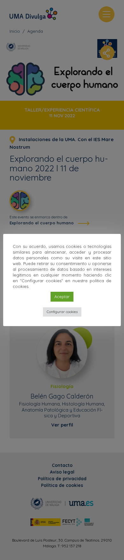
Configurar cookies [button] (62, 312)
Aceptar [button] (62, 296)
